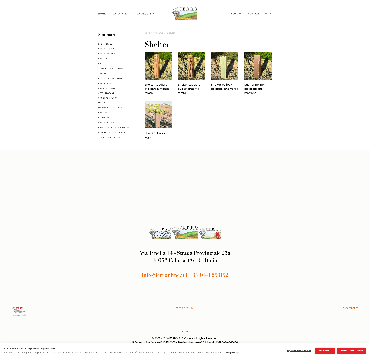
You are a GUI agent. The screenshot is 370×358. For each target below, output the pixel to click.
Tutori (102, 73)
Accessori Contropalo (112, 78)
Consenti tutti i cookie (351, 351)
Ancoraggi (104, 83)
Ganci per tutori (108, 98)
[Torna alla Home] (185, 14)
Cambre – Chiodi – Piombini (114, 127)
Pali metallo (106, 44)
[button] (185, 214)
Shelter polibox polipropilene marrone (254, 89)
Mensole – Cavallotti (111, 108)
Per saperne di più (232, 353)
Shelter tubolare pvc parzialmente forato (157, 89)
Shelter (103, 113)
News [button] (234, 13)
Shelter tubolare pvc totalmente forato (189, 89)
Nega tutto (325, 351)
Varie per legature (109, 137)
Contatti (254, 13)
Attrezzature (106, 93)
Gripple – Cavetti (108, 88)
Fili (100, 63)
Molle (102, 103)
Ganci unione (106, 122)
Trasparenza (350, 308)
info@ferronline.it (164, 275)
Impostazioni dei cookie (299, 351)
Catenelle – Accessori (111, 132)
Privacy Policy (184, 308)
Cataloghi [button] (144, 13)
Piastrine (103, 117)
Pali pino (103, 59)
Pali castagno (106, 54)
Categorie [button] (120, 13)
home (102, 13)
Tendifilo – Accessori (111, 68)
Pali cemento (106, 49)
